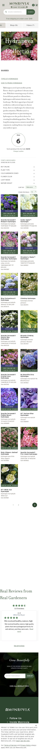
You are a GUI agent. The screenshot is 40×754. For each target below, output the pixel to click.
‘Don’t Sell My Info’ (23, 741)
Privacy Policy (25, 745)
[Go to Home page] (19, 5)
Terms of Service (10, 745)
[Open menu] (3, 5)
